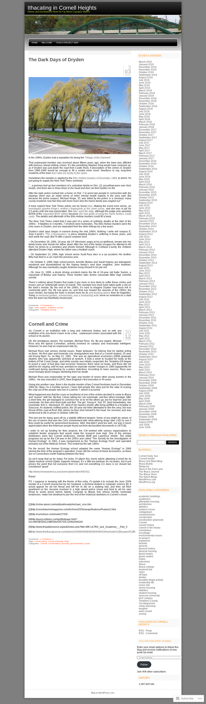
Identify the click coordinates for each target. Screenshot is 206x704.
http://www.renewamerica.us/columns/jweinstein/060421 (59, 471)
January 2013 (146, 283)
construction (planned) (151, 519)
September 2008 (148, 419)
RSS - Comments (148, 633)
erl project (144, 538)
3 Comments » (47, 305)
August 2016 (146, 171)
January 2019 (146, 95)
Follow (144, 664)
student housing (147, 593)
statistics (143, 590)
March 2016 (145, 184)
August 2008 (146, 422)
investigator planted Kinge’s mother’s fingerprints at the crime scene (67, 208)
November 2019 (148, 69)
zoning (142, 613)
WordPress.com (147, 479)
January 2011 (146, 346)
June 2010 (144, 364)
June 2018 (144, 114)
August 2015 (146, 202)
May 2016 (144, 179)
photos (142, 577)
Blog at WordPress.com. (103, 693)
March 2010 (145, 372)
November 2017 (148, 132)
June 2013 (144, 270)
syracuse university (149, 595)
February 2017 (147, 155)
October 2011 (146, 322)
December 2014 (148, 223)
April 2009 (144, 401)
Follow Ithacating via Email (155, 641)
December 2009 (148, 380)
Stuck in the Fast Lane (151, 469)
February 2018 (147, 124)
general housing (148, 551)
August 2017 (146, 140)
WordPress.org (147, 482)
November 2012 (148, 289)
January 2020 (146, 64)
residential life (146, 582)
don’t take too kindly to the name (69, 173)
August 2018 (146, 108)
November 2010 (148, 351)
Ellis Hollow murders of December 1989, (95, 178)
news (87, 543)
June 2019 (144, 82)
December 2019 (148, 67)
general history (77, 543)
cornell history (40, 541)
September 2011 (148, 325)
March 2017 (145, 153)
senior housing (147, 587)
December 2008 (148, 411)
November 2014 (148, 226)
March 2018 (145, 121)
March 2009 (145, 403)
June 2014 (144, 239)
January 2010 (146, 377)
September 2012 (148, 294)
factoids (65, 543)
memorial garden (47, 295)
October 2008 (146, 416)
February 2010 (147, 375)
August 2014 (146, 234)
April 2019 (144, 88)
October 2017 (146, 135)
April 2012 (144, 307)
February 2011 (147, 343)
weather (143, 608)
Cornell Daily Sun (148, 456)
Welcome (47, 43)
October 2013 (146, 260)
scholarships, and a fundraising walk (79, 295)
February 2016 (147, 187)
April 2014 (144, 244)
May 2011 (144, 336)
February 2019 (147, 93)
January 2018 (146, 127)
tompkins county (55, 307)
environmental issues (150, 535)
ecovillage (144, 533)
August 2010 (146, 359)
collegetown (145, 512)
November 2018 (148, 101)
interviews (144, 561)
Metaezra (144, 466)
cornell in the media (149, 527)
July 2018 (144, 111)
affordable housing (149, 501)
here (90, 206)
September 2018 (148, 106)
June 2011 (144, 333)
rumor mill (144, 585)
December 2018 (148, 98)
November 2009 (148, 383)
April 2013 (144, 275)
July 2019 (144, 80)
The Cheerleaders (56, 234)
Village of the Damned (97, 157)
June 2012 (144, 302)
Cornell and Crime (48, 324)
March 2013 (145, 278)
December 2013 (148, 255)
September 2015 (148, 200)
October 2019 (146, 72)
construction (145, 517)
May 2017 (144, 148)
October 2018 (146, 103)
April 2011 (144, 338)
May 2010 (144, 367)
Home (35, 43)
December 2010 (148, 349)
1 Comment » (46, 539)
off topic (143, 574)
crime (36, 307)
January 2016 (146, 189)
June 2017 (144, 145)
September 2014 (148, 231)
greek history (146, 553)
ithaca (142, 564)
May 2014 (144, 242)
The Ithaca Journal (149, 471)
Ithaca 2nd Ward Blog (150, 461)
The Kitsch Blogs (148, 476)
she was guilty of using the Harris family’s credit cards (80, 215)
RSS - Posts (145, 630)
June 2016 (144, 176)
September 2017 (148, 137)
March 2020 (145, 61)
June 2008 (144, 427)
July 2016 (144, 174)
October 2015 (146, 197)
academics (145, 499)
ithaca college (146, 566)
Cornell (43, 543)
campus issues (147, 509)
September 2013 (148, 262)
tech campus (146, 598)
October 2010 (146, 354)
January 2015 (146, 221)
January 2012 (146, 315)
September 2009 (148, 388)
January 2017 (146, 158)
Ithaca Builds (146, 463)
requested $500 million (55, 213)
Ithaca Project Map (67, 43)
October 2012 (146, 291)
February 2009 (147, 406)
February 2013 (147, 281)
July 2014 (144, 236)
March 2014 (145, 247)
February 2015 (147, 218)
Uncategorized (147, 603)
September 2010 (148, 356)
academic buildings (149, 496)
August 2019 (146, 77)
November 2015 (148, 195)
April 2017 (144, 150)
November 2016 (148, 163)
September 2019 (148, 74)
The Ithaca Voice (148, 474)
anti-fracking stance (99, 292)
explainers (144, 540)
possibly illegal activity (151, 580)
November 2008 (148, 414)
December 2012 (148, 286)
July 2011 (144, 330)
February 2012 (147, 312)
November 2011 (147, 320)
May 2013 (144, 273)
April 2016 (144, 182)
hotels (142, 559)
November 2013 (148, 257)
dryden (43, 307)
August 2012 (146, 296)
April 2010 (144, 369)
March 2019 (145, 90)
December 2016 (148, 161)
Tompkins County (48, 310)
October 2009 (146, 385)
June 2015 (144, 208)
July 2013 (144, 268)
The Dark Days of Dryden (56, 59)
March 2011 (145, 341)
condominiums (147, 514)
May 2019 (144, 85)
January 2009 (146, 409)
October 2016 (146, 166)
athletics (143, 506)
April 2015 (144, 213)
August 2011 (145, 328)
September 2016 (148, 168)
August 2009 (146, 390)
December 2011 (147, 317)
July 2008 (144, 424)
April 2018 (144, 119)
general (143, 546)
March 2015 (145, 215)
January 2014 (146, 252)
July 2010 (144, 362)
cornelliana (145, 530)
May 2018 (144, 116)
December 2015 (148, 192)
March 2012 (145, 309)
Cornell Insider (147, 458)
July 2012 (144, 299)
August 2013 (146, 265)
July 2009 (144, 393)
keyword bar (145, 569)
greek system (146, 556)
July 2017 (144, 142)
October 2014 (146, 229)
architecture (145, 504)
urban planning (147, 606)
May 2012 (144, 304)
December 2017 (148, 129)
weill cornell (145, 611)
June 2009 (144, 396)
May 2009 (144, 398)
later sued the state (83, 211)
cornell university (55, 541)
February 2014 (147, 249)
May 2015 (144, 210)
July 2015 (144, 205)
